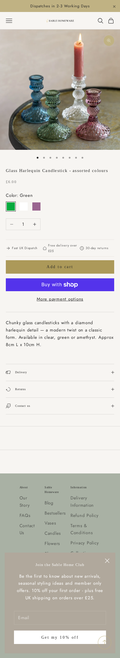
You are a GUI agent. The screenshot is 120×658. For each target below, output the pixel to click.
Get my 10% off (60, 637)
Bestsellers (55, 513)
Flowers (52, 543)
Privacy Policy (84, 543)
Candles (53, 533)
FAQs (25, 515)
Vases (50, 523)
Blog (49, 503)
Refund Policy (84, 515)
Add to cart (60, 267)
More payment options (60, 299)
